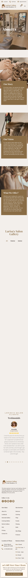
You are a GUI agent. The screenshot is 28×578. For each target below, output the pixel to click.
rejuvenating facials (7, 491)
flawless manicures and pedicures (15, 489)
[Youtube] (8, 501)
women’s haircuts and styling (14, 488)
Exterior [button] (13, 241)
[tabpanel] (14, 440)
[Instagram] (3, 501)
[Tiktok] (5, 501)
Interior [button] (20, 241)
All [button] (7, 241)
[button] (24, 6)
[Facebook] (13, 501)
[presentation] (5, 462)
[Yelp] (11, 501)
